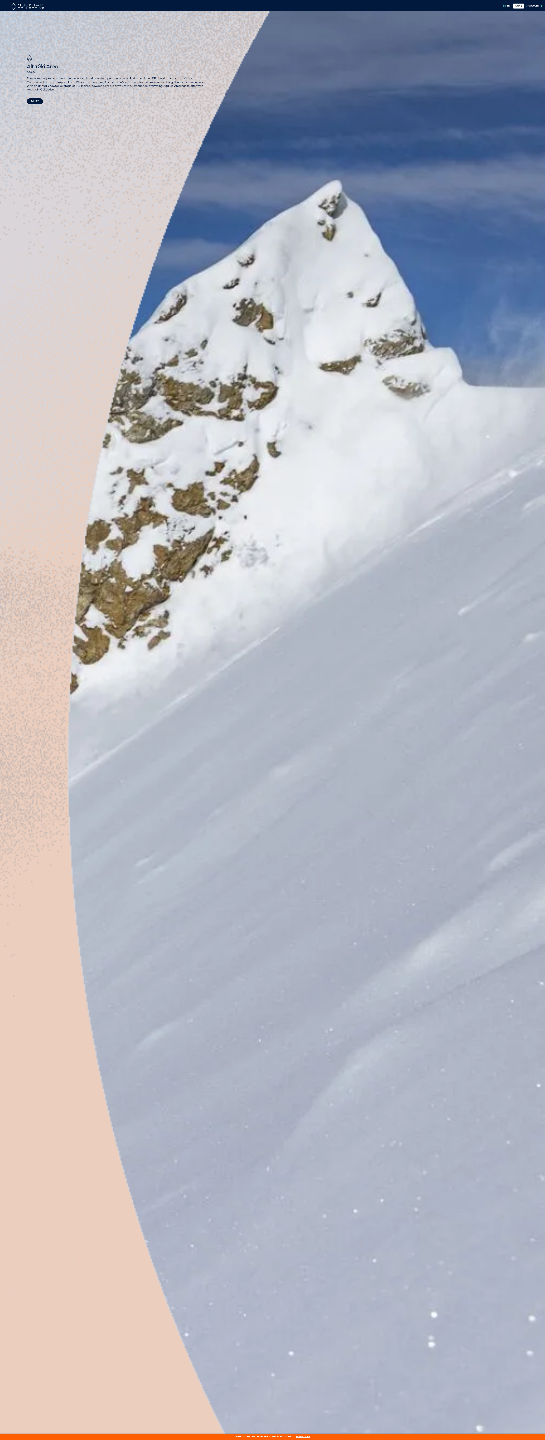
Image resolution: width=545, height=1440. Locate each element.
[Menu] (5, 5)
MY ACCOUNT (532, 6)
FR (508, 6)
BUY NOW (35, 101)
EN (504, 6)
